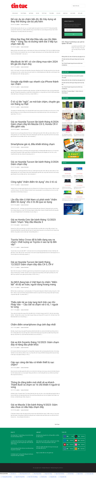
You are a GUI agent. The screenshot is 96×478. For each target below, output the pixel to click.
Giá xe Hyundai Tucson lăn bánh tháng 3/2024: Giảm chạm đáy (35, 163)
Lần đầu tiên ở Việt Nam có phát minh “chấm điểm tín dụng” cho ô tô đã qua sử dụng (34, 200)
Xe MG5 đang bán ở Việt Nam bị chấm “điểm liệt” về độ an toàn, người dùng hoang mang (34, 283)
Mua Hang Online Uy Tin (24, 473)
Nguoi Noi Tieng (48, 473)
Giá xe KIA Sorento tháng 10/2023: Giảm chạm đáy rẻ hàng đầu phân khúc (35, 343)
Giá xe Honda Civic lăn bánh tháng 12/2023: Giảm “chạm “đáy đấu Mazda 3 (33, 220)
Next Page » (57, 424)
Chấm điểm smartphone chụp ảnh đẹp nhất (33, 324)
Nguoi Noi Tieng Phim (19, 476)
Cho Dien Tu (13, 473)
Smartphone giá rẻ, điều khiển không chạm (33, 144)
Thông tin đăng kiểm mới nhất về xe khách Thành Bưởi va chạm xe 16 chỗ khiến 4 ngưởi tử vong (35, 384)
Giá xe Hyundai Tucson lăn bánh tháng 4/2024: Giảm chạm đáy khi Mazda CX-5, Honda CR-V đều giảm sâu (35, 124)
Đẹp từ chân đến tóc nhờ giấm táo (44, 452)
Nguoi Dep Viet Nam (59, 473)
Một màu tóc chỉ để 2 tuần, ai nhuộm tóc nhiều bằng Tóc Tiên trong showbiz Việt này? (47, 441)
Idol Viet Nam (70, 473)
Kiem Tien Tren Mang (32, 476)
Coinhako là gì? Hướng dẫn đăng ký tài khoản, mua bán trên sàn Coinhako (22, 454)
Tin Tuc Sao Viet (89, 473)
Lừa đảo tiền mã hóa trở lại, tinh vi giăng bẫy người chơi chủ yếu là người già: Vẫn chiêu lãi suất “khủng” (22, 442)
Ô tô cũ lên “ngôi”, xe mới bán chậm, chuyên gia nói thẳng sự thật (35, 102)
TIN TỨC (23, 5)
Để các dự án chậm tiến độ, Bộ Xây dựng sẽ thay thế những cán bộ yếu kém (33, 20)
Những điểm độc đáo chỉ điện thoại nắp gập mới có (73, 56)
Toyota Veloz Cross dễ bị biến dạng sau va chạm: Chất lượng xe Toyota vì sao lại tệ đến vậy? (34, 242)
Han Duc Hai (43, 476)
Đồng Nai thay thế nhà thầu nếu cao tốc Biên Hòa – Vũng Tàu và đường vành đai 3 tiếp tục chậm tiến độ (34, 41)
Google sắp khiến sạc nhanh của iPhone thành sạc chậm (35, 82)
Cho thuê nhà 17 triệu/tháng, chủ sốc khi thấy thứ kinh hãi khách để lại (22, 435)
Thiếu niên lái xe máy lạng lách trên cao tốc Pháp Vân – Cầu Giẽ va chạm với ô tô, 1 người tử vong (34, 304)
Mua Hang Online (37, 473)
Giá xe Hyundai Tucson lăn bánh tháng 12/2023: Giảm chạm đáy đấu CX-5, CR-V (32, 263)
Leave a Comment (24, 24)
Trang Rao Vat (62, 476)
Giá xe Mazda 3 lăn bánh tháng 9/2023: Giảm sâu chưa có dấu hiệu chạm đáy (34, 405)
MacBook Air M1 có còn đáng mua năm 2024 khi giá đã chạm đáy (34, 62)
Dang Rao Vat (52, 476)
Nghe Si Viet (79, 473)
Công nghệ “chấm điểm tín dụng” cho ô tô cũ (34, 182)
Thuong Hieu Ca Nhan (6, 476)
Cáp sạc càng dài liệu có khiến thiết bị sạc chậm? (32, 363)
